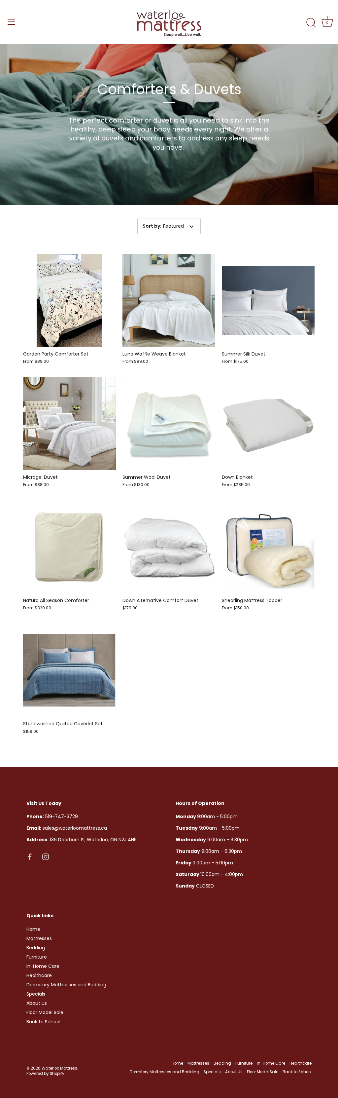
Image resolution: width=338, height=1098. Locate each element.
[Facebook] (29, 856)
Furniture (36, 957)
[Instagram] (45, 856)
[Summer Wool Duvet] (168, 423)
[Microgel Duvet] (69, 423)
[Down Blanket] (268, 423)
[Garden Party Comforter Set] (69, 300)
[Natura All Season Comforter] (69, 547)
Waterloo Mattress (59, 1068)
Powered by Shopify (45, 1073)
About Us (36, 1003)
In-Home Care (42, 966)
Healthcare (39, 975)
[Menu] (11, 22)
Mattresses (39, 938)
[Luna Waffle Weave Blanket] (168, 300)
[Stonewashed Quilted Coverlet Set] (69, 670)
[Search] (311, 23)
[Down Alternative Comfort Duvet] (168, 547)
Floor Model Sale (44, 1012)
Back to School (43, 1021)
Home (33, 929)
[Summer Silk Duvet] (268, 300)
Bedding (35, 947)
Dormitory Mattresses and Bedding (66, 984)
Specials (35, 994)
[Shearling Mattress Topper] (268, 547)
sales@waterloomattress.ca (66, 828)
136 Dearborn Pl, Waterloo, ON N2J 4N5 (81, 839)
